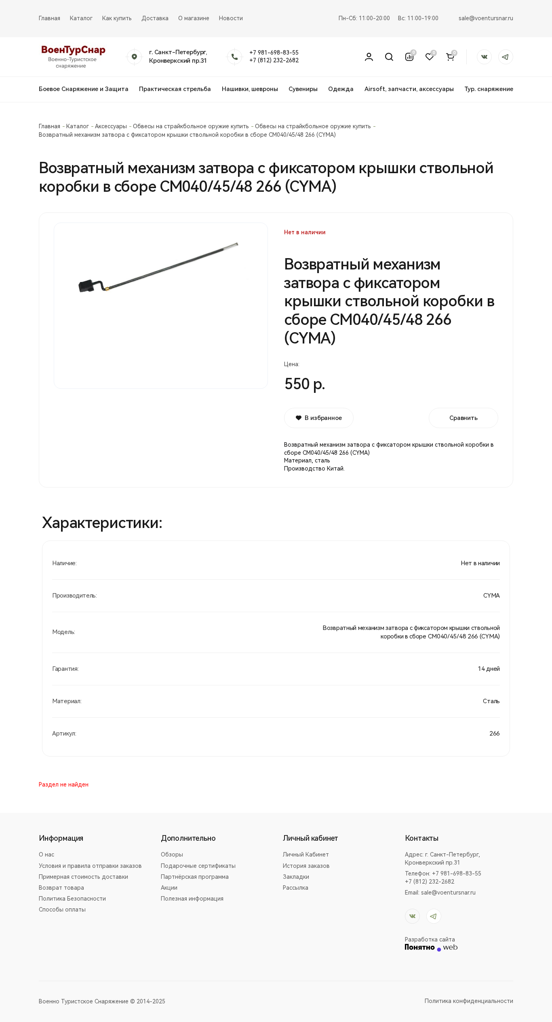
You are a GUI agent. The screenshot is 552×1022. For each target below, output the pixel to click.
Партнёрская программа (195, 877)
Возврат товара (61, 887)
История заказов (306, 866)
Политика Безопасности (72, 898)
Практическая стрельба (175, 89)
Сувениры (303, 89)
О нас (46, 854)
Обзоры (172, 854)
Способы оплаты (62, 909)
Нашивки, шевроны (250, 89)
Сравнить (463, 418)
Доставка (155, 18)
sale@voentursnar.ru (486, 18)
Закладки (296, 877)
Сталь (491, 701)
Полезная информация (192, 898)
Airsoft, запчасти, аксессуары (409, 89)
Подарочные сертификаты (198, 866)
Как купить (117, 18)
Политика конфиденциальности (469, 1001)
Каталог (81, 18)
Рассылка (295, 887)
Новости (231, 18)
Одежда (341, 89)
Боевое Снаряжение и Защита (84, 89)
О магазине (193, 18)
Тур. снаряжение (488, 89)
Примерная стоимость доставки (83, 877)
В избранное (323, 418)
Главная (49, 18)
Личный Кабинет (306, 854)
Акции (169, 887)
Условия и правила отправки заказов (90, 866)
